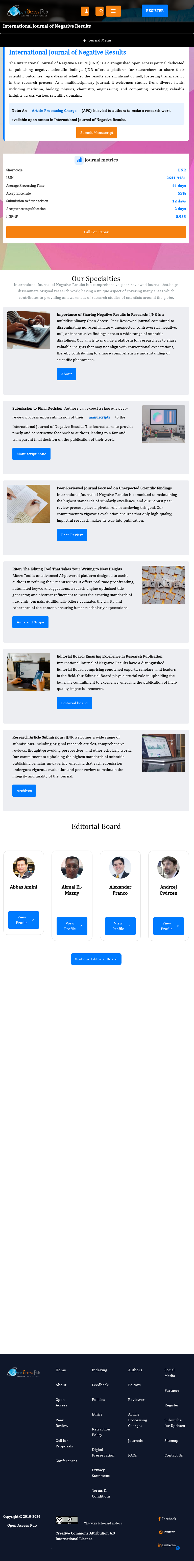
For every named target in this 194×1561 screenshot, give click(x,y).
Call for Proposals (64, 1443)
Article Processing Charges (137, 1420)
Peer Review (72, 534)
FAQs (132, 1455)
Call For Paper (96, 231)
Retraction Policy (101, 1432)
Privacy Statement (100, 1472)
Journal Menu (97, 40)
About (66, 373)
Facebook (169, 1519)
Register (155, 10)
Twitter (169, 1532)
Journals (135, 1440)
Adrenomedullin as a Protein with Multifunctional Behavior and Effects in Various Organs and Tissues (65, 1226)
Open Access (61, 1402)
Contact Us (173, 1455)
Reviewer (136, 1399)
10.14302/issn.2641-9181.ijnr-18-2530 (161, 1282)
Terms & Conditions (101, 1493)
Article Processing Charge (54, 110)
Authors (135, 1369)
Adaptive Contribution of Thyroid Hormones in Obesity (161, 1221)
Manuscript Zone (31, 453)
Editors (134, 1384)
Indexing (99, 1369)
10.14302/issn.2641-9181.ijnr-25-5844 (65, 1146)
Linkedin (169, 1545)
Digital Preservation (103, 1452)
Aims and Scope (30, 622)
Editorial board (74, 703)
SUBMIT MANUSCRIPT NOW (146, 1318)
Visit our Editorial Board (96, 959)
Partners (172, 1390)
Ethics (97, 1414)
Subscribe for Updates (174, 1423)
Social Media (169, 1372)
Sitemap (171, 1440)
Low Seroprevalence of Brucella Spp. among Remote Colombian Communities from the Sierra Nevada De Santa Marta (161, 1047)
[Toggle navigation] (113, 11)
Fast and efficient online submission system (64, 1319)
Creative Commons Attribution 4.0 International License (85, 1536)
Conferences (66, 1460)
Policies (98, 1399)
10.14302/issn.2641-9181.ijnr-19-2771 (65, 1294)
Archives (24, 790)
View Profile (22, 920)
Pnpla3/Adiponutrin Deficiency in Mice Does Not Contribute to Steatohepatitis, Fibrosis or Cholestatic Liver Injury (66, 1047)
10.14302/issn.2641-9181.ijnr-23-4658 (161, 1125)
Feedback (100, 1384)
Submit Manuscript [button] (96, 132)
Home (61, 1369)
